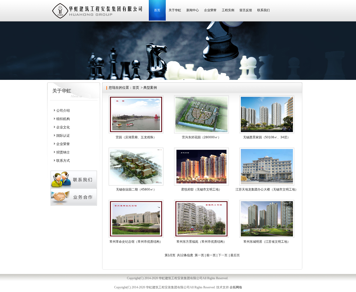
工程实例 (228, 10)
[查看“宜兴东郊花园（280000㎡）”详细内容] (201, 132)
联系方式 (63, 161)
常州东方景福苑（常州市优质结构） (201, 241)
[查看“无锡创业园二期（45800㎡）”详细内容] (136, 184)
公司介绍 (63, 110)
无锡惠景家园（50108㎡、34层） (266, 137)
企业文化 (63, 127)
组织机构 (63, 119)
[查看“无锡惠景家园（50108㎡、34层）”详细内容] (267, 132)
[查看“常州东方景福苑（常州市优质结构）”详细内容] (201, 237)
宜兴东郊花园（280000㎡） (201, 137)
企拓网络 (236, 287)
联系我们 (263, 10)
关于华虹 (175, 10)
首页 (157, 10)
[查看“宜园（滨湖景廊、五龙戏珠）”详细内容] (136, 132)
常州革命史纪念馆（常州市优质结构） (136, 241)
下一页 (223, 255)
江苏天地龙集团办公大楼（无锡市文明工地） (267, 189)
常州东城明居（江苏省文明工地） (266, 241)
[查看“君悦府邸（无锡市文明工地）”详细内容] (201, 184)
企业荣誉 (210, 10)
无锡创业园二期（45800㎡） (136, 189)
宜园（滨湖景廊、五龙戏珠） (136, 137)
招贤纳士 (63, 152)
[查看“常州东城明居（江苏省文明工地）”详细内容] (267, 237)
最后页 (235, 255)
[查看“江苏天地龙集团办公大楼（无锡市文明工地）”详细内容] (267, 184)
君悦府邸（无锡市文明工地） (201, 189)
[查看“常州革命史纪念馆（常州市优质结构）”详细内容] (136, 237)
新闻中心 (192, 10)
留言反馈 (246, 10)
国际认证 (63, 136)
